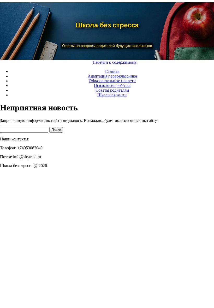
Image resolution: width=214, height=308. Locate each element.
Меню (84, 62)
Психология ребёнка (112, 85)
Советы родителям (112, 90)
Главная (112, 71)
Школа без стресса (107, 25)
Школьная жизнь (112, 95)
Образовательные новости (112, 81)
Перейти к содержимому (115, 62)
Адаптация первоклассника (112, 76)
